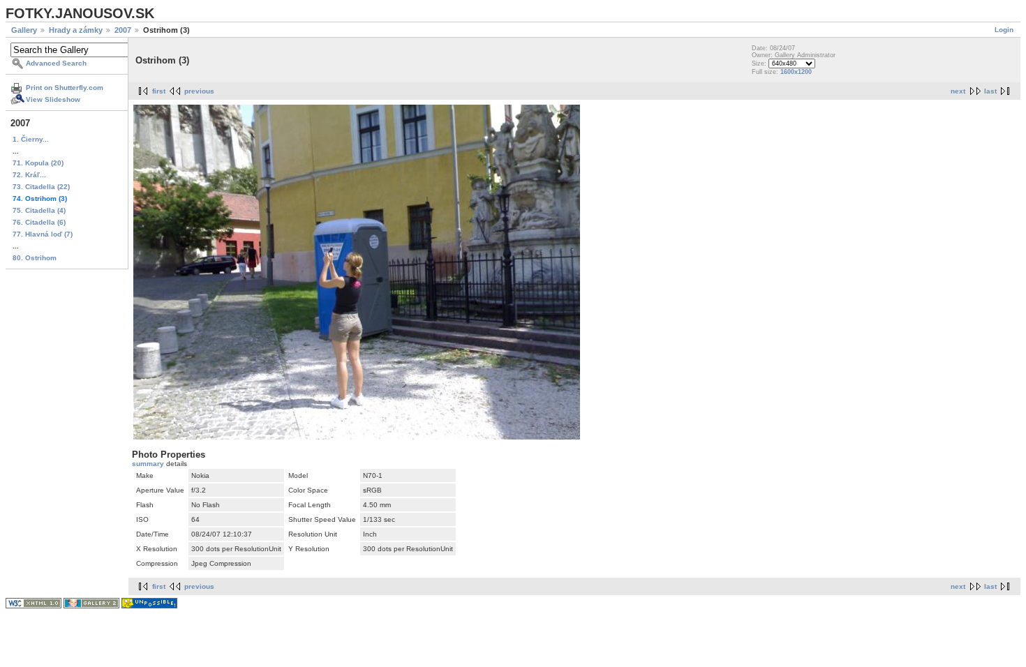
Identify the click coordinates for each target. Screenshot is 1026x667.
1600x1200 (796, 71)
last (990, 91)
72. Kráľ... (29, 175)
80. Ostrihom (35, 258)
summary (149, 463)
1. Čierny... (31, 139)
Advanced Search (56, 63)
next (958, 91)
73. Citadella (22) (41, 186)
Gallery (24, 30)
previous (199, 91)
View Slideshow (53, 99)
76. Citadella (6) (39, 222)
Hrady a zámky (76, 30)
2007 (122, 30)
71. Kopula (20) (38, 163)
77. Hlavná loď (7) (43, 234)
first (158, 91)
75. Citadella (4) (39, 210)
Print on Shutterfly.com (64, 87)
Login (1004, 29)
